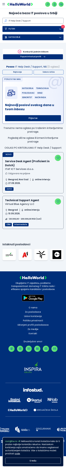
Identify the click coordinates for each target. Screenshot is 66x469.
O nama (33, 307)
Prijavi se (33, 118)
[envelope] (54, 349)
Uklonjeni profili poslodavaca (33, 324)
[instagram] (20, 349)
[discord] (46, 349)
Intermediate (20, 224)
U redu (33, 460)
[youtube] (29, 349)
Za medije (33, 329)
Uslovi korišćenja (33, 316)
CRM (8, 224)
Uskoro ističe (49, 72)
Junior (9, 189)
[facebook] (11, 349)
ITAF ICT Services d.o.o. (19, 169)
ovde (17, 453)
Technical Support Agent (22, 200)
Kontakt (33, 333)
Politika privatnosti (33, 320)
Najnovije (17, 72)
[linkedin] (37, 349)
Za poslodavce (33, 312)
